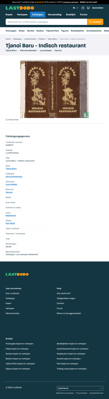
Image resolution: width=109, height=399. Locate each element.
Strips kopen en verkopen (17, 349)
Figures (65, 31)
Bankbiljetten (77, 31)
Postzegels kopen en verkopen (19, 343)
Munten (30, 31)
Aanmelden (97, 8)
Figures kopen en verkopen (18, 369)
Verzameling (54, 14)
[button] (88, 7)
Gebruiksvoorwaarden (65, 393)
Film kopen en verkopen (67, 363)
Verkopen (22, 14)
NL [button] (74, 8)
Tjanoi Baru (11, 50)
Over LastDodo (12, 293)
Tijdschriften (52, 31)
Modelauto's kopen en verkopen (71, 354)
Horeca (58, 50)
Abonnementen (13, 313)
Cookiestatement (96, 393)
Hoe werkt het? (64, 293)
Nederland (11, 215)
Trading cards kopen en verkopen (72, 369)
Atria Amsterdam (28, 50)
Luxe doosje (45, 50)
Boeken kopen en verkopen (18, 358)
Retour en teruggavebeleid (69, 313)
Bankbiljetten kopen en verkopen (71, 343)
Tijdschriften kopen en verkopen (20, 363)
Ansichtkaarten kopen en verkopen (72, 349)
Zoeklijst (71, 14)
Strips (22, 31)
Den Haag (10, 223)
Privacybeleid (81, 393)
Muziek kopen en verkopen (69, 358)
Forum (83, 14)
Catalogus (37, 14)
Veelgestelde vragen (66, 298)
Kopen (9, 14)
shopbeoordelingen (70, 2)
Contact (60, 303)
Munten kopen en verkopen (18, 354)
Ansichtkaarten (94, 31)
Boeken (40, 31)
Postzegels (11, 31)
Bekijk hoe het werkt (88, 2)
